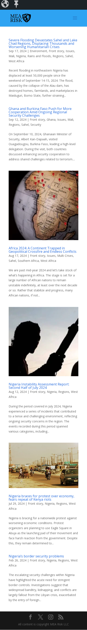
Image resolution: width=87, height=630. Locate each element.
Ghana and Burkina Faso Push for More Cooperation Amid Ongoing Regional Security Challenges (40, 112)
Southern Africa (28, 261)
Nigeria (21, 56)
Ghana (51, 120)
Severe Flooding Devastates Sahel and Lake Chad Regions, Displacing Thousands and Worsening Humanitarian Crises (43, 43)
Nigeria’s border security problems (36, 556)
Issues (70, 51)
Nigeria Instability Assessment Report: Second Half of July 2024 (39, 386)
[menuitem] (5, 5)
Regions (58, 56)
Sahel (69, 56)
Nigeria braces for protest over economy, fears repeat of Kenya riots (41, 498)
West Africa (16, 61)
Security (35, 125)
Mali (11, 56)
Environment (38, 51)
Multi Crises (65, 256)
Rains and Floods (39, 56)
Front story (56, 51)
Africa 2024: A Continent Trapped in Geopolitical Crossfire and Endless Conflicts (42, 250)
